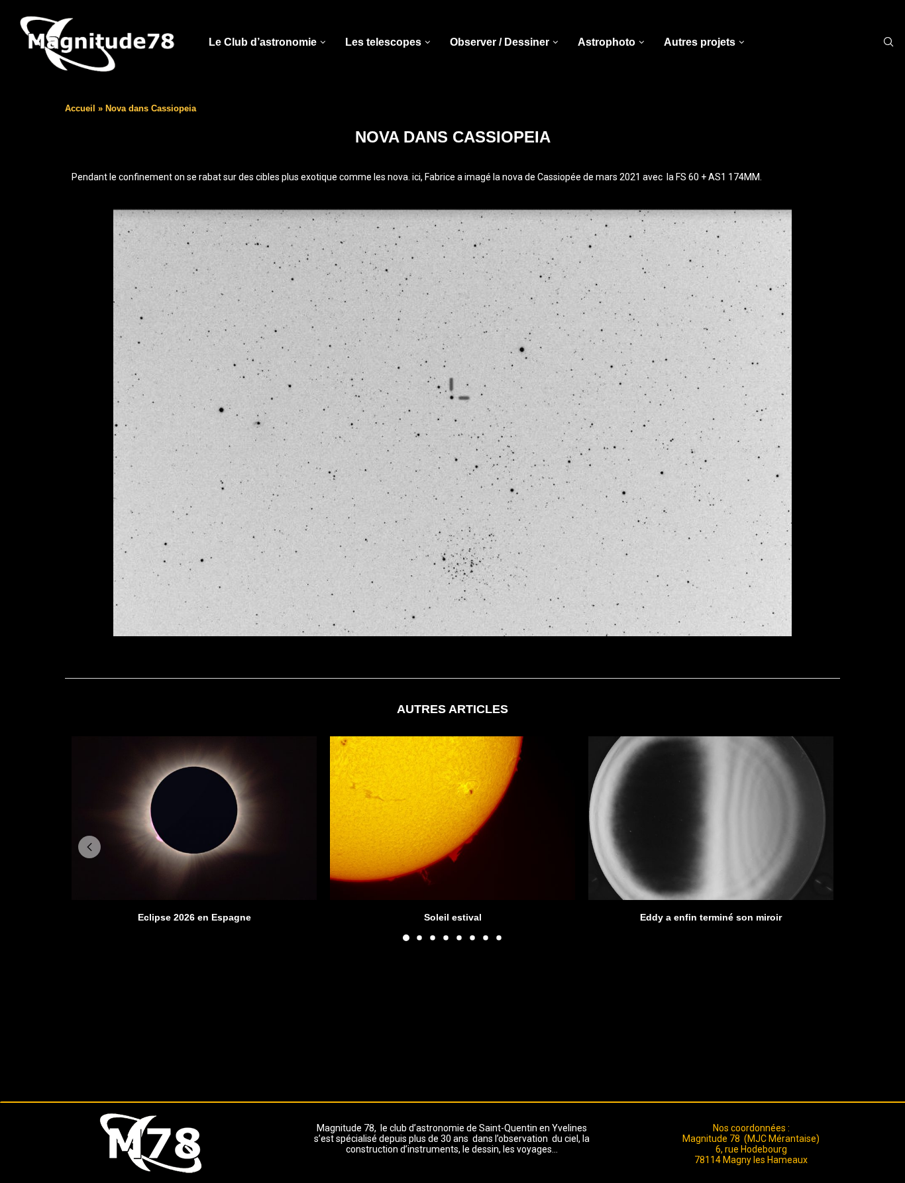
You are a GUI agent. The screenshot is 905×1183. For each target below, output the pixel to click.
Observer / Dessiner (499, 42)
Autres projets (699, 42)
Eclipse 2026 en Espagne (194, 917)
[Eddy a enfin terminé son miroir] (710, 818)
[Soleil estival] (452, 818)
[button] (89, 847)
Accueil (80, 108)
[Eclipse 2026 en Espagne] (194, 818)
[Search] (888, 42)
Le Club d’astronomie (263, 42)
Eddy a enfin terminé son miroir (711, 917)
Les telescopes (383, 42)
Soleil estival (453, 917)
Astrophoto (606, 42)
